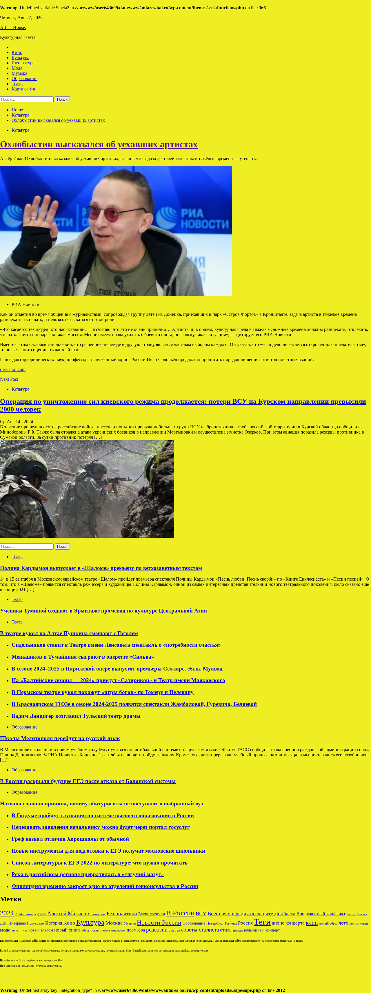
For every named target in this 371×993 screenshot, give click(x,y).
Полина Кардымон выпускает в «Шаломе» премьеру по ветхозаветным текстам (101, 568)
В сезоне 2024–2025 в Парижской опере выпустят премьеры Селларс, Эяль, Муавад (117, 669)
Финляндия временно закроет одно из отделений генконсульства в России (105, 886)
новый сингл (67, 930)
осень (95, 930)
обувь (85, 930)
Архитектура (96, 914)
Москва (114, 923)
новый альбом (40, 930)
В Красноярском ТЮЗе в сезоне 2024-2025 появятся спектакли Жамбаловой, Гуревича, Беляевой (134, 704)
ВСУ (201, 913)
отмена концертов (113, 930)
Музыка (19, 73)
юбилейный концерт (262, 930)
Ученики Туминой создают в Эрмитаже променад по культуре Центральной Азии (103, 611)
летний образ (328, 923)
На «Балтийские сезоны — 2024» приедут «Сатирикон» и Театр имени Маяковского (118, 680)
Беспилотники (151, 913)
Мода (17, 68)
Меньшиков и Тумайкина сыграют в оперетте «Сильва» (83, 657)
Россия (245, 923)
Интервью (17, 923)
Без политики (122, 913)
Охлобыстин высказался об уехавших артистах (99, 144)
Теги (262, 921)
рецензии (157, 930)
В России (180, 913)
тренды (238, 930)
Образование (24, 78)
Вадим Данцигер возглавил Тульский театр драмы (76, 716)
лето (343, 923)
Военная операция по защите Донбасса (251, 913)
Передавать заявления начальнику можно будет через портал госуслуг (101, 827)
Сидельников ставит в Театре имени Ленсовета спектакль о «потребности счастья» (116, 645)
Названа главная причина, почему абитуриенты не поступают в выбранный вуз (101, 803)
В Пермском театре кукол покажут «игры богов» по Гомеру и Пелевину (103, 692)
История (53, 922)
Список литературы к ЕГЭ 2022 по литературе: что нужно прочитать (100, 863)
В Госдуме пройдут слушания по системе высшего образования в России (103, 815)
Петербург (215, 923)
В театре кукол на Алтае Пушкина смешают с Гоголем (69, 633)
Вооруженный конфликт (321, 913)
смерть (174, 930)
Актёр (41, 914)
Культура (20, 57)
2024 (7, 913)
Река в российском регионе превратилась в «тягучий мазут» (88, 874)
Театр (17, 83)
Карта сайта (23, 88)
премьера (136, 930)
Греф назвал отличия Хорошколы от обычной (70, 839)
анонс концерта (288, 923)
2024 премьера (25, 914)
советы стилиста (200, 930)
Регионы (231, 923)
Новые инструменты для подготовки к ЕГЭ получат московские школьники (108, 851)
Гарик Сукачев (357, 914)
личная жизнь (359, 923)
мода (5, 930)
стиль (226, 930)
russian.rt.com (13, 369)
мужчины (19, 930)
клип (312, 922)
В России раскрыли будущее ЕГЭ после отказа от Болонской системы (88, 781)
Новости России (159, 922)
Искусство (35, 923)
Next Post (9, 379)
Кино (17, 52)
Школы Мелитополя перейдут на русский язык (60, 738)
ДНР (3, 923)
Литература (23, 62)
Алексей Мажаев (66, 913)
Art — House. (13, 27)
